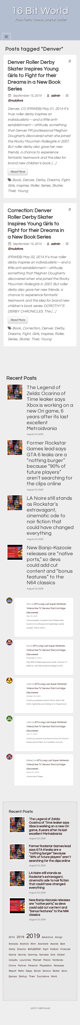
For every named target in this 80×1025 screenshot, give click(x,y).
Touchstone (43, 976)
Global (61, 954)
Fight (65, 180)
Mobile (47, 960)
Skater (57, 186)
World (54, 976)
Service (47, 971)
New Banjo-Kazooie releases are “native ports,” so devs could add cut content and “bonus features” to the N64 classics (50, 565)
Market (37, 960)
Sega (29, 971)
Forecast (65, 949)
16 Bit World (40, 11)
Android (24, 944)
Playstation (46, 965)
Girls (11, 186)
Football (54, 949)
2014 (12, 937)
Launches (25, 960)
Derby (40, 180)
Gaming (32, 954)
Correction (31, 328)
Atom (33, 944)
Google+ (34, 30)
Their (12, 191)
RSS (57, 30)
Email (22, 30)
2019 (33, 936)
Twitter (51, 30)
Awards (54, 944)
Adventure (47, 937)
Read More (17, 171)
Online (12, 965)
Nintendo (57, 960)
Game (12, 954)
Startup (23, 976)
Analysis (13, 944)
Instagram (40, 30)
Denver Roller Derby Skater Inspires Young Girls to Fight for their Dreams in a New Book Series (34, 76)
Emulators (15, 100)
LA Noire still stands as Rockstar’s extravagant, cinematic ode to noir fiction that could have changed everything (50, 516)
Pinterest (45, 30)
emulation (34, 949)
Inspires (22, 186)
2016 (20, 937)
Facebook (28, 30)
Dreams (53, 180)
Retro (21, 971)
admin (55, 95)
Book (16, 180)
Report (12, 971)
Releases (59, 965)
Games (22, 955)
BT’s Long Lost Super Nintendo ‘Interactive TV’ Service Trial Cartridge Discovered (46, 608)
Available (43, 944)
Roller (34, 186)
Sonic (64, 971)
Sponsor (13, 976)
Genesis (44, 955)
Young (22, 191)
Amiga (58, 937)
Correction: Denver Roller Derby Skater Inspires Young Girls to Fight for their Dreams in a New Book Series (36, 224)
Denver (28, 180)
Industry (13, 960)
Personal (33, 965)
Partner (22, 965)
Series (45, 186)
